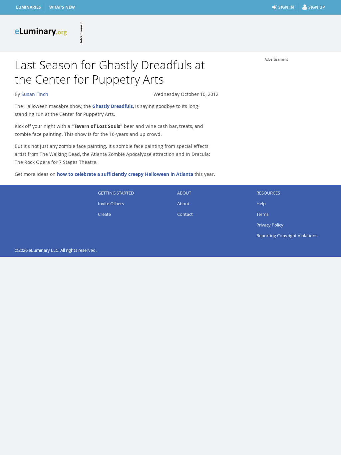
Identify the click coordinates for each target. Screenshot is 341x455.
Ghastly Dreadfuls (112, 106)
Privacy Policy (269, 225)
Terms (262, 214)
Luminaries (28, 7)
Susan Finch (34, 94)
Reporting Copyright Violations (286, 235)
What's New (62, 7)
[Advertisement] (205, 32)
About (183, 204)
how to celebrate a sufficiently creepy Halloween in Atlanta (125, 174)
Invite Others (111, 204)
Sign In (286, 7)
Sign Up (316, 7)
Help (261, 204)
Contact (185, 214)
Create (104, 214)
